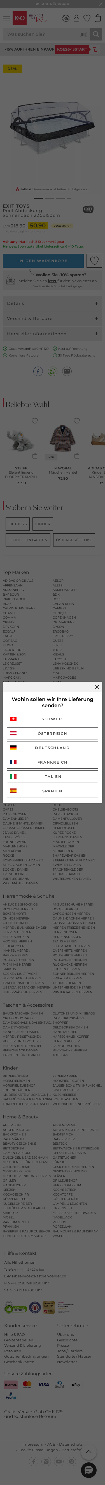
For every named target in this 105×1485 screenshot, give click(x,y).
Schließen (97, 687)
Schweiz (52, 719)
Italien (52, 776)
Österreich (52, 733)
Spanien (52, 791)
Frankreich (53, 762)
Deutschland (52, 747)
